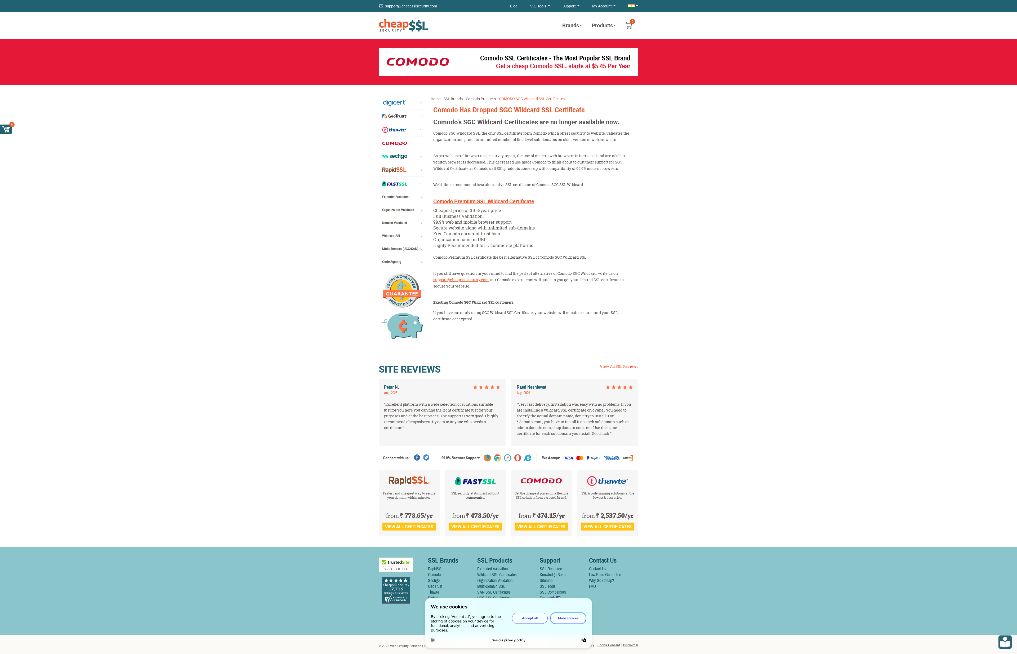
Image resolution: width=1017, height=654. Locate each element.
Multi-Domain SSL (491, 586)
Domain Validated (394, 222)
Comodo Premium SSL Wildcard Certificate (483, 201)
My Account (602, 5)
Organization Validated (398, 209)
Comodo (434, 574)
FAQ (592, 586)
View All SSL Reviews (619, 366)
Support (569, 5)
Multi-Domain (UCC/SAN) (400, 248)
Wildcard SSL (391, 235)
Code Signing (391, 261)
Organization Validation (494, 580)
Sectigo (434, 580)
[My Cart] (6, 129)
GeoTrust (435, 586)
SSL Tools (538, 5)
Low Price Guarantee (605, 574)
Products (602, 25)
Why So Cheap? (601, 580)
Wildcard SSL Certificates (497, 574)
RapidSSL (435, 569)
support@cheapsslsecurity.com (411, 5)
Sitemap (546, 580)
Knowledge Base (552, 574)
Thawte (433, 592)
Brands (570, 25)
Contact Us (597, 569)
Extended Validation (492, 569)
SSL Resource (551, 569)
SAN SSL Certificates (494, 592)
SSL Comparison (553, 592)
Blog (514, 5)
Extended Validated (395, 197)
